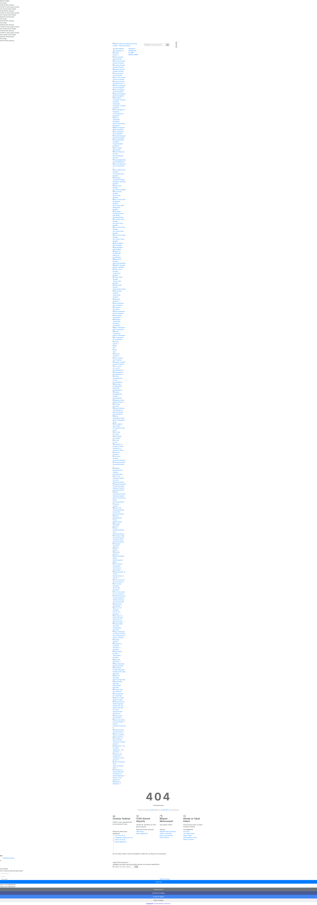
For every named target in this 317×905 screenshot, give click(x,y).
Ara (136, 866)
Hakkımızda (140, 831)
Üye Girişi (186, 831)
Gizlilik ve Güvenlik (166, 833)
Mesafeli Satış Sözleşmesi (168, 831)
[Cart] (189, 47)
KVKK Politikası (164, 837)
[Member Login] (189, 45)
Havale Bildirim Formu (190, 837)
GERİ (152, 810)
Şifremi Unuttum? (188, 839)
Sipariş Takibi (187, 835)
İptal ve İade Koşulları (166, 835)
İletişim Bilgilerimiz (142, 833)
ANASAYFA (165, 810)
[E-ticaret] (158, 904)
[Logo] (127, 44)
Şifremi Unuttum (165, 879)
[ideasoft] (149, 904)
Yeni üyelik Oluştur (189, 833)
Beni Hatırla (4, 879)
